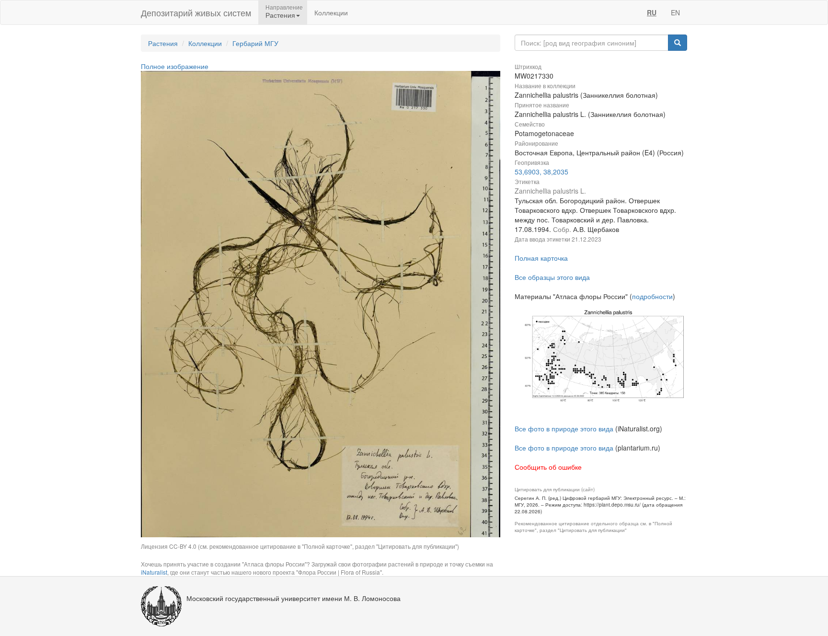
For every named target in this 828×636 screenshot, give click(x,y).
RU (651, 12)
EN (675, 12)
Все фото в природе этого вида (564, 428)
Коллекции (331, 12)
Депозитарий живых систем (196, 12)
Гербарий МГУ (255, 43)
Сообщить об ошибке (548, 467)
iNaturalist (154, 572)
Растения (163, 43)
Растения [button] (280, 15)
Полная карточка (541, 258)
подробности (652, 296)
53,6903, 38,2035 (541, 171)
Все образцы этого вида (552, 277)
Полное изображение (174, 66)
